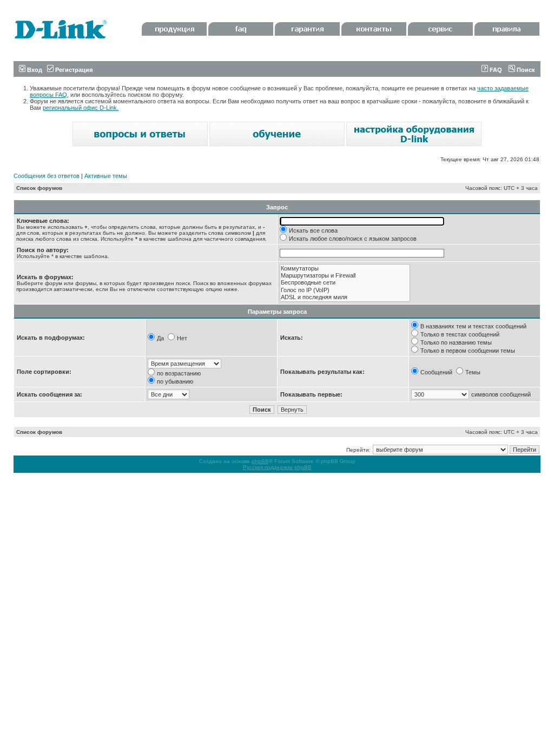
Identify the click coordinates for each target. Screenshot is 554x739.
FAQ (495, 70)
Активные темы (105, 176)
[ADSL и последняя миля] (345, 297)
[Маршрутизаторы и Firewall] (345, 275)
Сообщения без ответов (47, 176)
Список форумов (39, 188)
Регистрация (73, 70)
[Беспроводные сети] (345, 282)
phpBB (260, 461)
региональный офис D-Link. (80, 107)
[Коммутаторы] (345, 268)
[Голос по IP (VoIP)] (345, 290)
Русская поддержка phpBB (277, 467)
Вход (33, 70)
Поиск (525, 70)
